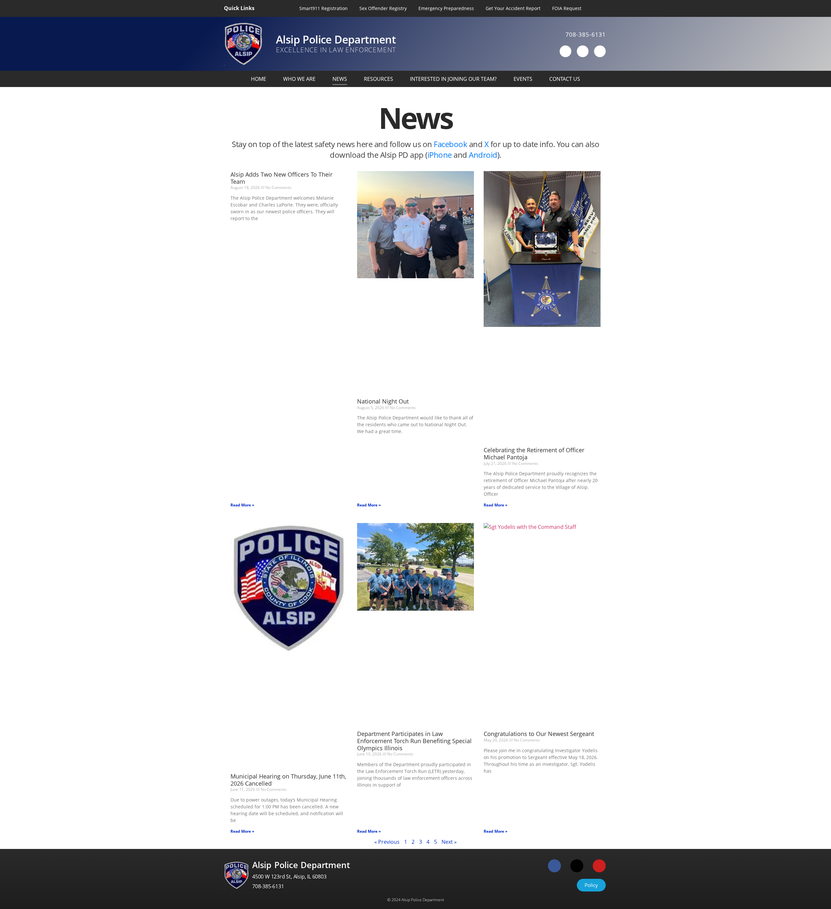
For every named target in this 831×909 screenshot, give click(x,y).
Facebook (451, 144)
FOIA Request (566, 8)
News (339, 78)
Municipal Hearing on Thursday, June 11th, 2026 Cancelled (288, 779)
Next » (449, 841)
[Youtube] (600, 51)
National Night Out (383, 401)
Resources (378, 78)
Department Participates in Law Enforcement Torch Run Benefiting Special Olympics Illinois (414, 741)
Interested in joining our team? (453, 78)
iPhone (441, 154)
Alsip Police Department (336, 39)
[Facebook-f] (565, 51)
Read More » (242, 505)
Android (483, 154)
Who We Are (299, 78)
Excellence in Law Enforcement (336, 49)
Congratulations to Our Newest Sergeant (539, 734)
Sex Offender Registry (383, 8)
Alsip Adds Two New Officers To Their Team (281, 177)
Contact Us (564, 78)
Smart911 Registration (323, 8)
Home (258, 78)
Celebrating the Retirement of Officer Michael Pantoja (534, 453)
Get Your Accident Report (513, 8)
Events (523, 78)
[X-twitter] (583, 51)
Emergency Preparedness (446, 8)
